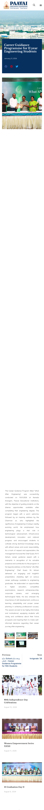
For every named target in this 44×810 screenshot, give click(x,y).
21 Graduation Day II (14, 787)
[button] (40, 5)
